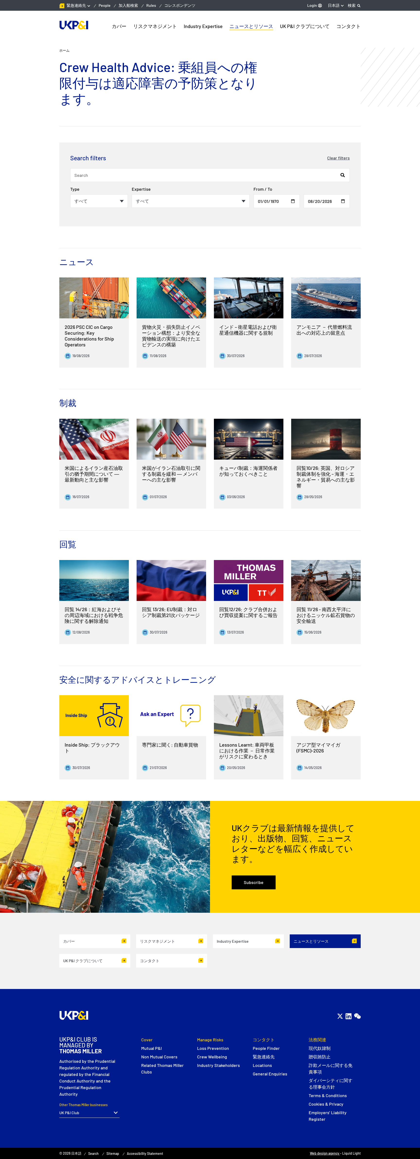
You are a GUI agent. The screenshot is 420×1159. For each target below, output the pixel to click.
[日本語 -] (73, 25)
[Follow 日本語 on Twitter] (340, 1016)
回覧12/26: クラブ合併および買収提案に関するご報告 (248, 612)
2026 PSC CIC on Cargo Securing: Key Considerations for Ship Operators (89, 335)
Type (74, 189)
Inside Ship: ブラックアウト (92, 747)
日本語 (334, 5)
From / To (263, 189)
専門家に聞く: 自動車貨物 (170, 745)
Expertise (141, 189)
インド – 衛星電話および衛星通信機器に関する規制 (248, 330)
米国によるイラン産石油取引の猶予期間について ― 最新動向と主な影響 (94, 474)
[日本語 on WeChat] (357, 1016)
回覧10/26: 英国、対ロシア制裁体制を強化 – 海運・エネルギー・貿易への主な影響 (326, 476)
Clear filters (338, 158)
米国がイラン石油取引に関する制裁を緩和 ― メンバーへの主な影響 (171, 474)
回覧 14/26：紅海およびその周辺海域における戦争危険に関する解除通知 (94, 615)
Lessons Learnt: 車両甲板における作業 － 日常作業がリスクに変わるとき (247, 750)
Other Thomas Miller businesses (83, 1105)
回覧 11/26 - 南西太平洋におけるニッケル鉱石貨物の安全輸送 (326, 615)
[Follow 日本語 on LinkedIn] (348, 1016)
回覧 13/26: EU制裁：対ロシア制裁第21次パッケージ (171, 612)
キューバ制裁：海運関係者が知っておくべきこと (248, 471)
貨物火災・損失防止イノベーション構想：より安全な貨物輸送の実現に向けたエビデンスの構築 (171, 335)
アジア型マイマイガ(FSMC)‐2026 (318, 747)
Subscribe (253, 882)
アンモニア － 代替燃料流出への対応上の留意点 (324, 330)
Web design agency (325, 1153)
